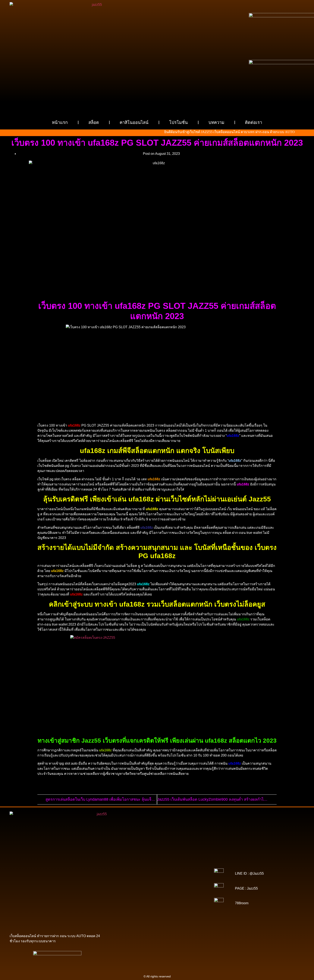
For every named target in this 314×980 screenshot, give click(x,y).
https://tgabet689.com (128, 912)
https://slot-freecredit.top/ (185, 918)
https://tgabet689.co (186, 912)
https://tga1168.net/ (130, 879)
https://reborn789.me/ (161, 891)
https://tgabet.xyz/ (158, 876)
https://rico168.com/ (156, 885)
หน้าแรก (60, 122)
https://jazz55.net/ (189, 891)
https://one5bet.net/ (184, 885)
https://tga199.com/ (155, 888)
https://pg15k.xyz (169, 867)
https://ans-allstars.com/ (183, 882)
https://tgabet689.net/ (158, 912)
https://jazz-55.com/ (136, 900)
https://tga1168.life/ (184, 879)
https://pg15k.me (145, 867)
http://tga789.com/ (183, 876)
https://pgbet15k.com (157, 870)
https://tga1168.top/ (157, 879)
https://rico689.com (129, 864)
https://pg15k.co (192, 867)
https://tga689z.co (157, 861)
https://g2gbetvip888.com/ (139, 903)
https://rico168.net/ (129, 885)
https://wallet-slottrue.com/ (166, 915)
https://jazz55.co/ (188, 900)
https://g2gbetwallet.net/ (133, 906)
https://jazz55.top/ (176, 897)
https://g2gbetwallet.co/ (131, 909)
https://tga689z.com (131, 861)
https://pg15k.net (130, 870)
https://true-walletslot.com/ (149, 918)
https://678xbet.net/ (128, 882)
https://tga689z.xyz (183, 861)
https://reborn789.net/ (183, 888)
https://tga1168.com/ (132, 876)
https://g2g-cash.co (184, 864)
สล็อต (93, 122)
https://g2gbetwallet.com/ (175, 903)
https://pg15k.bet (122, 867)
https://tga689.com (160, 909)
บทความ (216, 122)
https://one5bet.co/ (128, 888)
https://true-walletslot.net (129, 891)
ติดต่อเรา (253, 122)
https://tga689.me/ (186, 909)
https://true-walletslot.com (145, 897)
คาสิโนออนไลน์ (134, 122)
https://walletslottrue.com (132, 894)
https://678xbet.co (154, 882)
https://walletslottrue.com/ (130, 915)
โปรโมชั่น (178, 122)
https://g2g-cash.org (156, 864)
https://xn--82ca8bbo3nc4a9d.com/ (173, 906)
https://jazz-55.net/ (163, 900)
